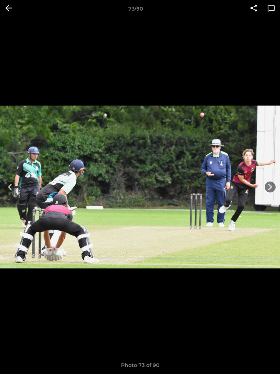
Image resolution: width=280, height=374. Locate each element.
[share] (253, 9)
